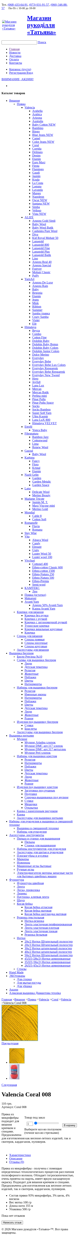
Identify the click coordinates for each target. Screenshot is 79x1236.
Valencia (30, 107)
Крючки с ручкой (36, 618)
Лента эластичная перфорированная (48, 924)
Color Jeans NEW (43, 141)
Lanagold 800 (40, 244)
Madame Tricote (34, 498)
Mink (35, 303)
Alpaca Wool (40, 540)
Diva (35, 234)
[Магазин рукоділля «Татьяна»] (14, 28)
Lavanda (37, 189)
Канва (21, 814)
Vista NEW (39, 213)
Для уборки (24, 986)
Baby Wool (39, 224)
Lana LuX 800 (41, 419)
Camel (36, 138)
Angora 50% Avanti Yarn (47, 605)
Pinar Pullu (39, 399)
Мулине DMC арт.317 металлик (45, 749)
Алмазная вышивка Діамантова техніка (35, 993)
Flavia (36, 526)
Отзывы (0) (16, 1162)
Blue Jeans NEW (42, 135)
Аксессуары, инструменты (26, 835)
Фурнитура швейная (30, 883)
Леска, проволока (28, 890)
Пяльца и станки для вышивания (38, 838)
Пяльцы (30, 842)
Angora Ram (40, 286)
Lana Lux (38, 385)
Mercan (36, 389)
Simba (36, 207)
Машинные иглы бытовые (34, 866)
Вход (29, 72)
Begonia (37, 292)
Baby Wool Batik (42, 227)
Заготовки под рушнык (40, 790)
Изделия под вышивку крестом (37, 787)
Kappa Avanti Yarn (43, 608)
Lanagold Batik (41, 255)
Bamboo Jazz (40, 437)
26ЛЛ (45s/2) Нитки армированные (48, 965)
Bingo (36, 131)
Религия (30, 670)
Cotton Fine (39, 337)
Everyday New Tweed (46, 375)
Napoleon (38, 196)
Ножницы (23, 862)
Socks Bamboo (41, 409)
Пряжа (21, 104)
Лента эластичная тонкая (41, 931)
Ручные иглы (25, 869)
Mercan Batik (40, 392)
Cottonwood (39, 440)
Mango (36, 193)
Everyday (38, 358)
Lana (28, 488)
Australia (37, 121)
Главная (14, 49)
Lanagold (38, 241)
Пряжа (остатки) (35, 594)
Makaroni (30, 598)
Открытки (31, 807)
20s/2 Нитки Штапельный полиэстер (49, 941)
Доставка (15, 56)
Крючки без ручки (37, 615)
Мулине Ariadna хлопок (40, 742)
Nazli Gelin (32, 474)
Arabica (37, 114)
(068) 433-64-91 (18, 4)
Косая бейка (25, 903)
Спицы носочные (36, 643)
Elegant (36, 546)
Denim (36, 155)
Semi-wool (38, 584)
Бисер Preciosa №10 (29, 656)
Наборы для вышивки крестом (37, 756)
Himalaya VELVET (44, 423)
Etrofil (28, 426)
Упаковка (15, 1209)
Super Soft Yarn (41, 413)
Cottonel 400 (40, 564)
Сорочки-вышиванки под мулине (46, 797)
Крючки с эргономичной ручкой (46, 622)
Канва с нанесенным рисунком (37, 811)
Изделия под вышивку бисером (37, 721)
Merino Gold (40, 509)
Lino (35, 258)
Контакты (15, 62)
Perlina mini (39, 395)
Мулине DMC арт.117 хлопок (44, 745)
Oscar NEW (39, 200)
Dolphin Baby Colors (45, 347)
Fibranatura (31, 433)
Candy (36, 543)
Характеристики (20, 1155)
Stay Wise (31, 533)
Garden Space (40, 485)
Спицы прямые (35, 639)
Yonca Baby (39, 430)
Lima (35, 443)
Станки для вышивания (40, 845)
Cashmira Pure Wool (44, 231)
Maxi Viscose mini (43, 505)
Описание (15, 1158)
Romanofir (31, 522)
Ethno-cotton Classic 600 (47, 567)
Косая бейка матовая (38, 910)
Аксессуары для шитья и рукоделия (40, 852)
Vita (27, 536)
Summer (37, 310)
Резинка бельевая (36, 934)
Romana (37, 529)
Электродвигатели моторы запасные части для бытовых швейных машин (45, 874)
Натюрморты (33, 684)
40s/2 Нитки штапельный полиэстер (48, 951)
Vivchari (30, 560)
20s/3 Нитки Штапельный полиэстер (49, 945)
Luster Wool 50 (41, 553)
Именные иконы (35, 694)
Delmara (37, 152)
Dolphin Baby (40, 340)
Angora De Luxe (42, 282)
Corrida (36, 148)
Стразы (21, 969)
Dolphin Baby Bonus (45, 344)
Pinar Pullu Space (43, 402)
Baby (35, 289)
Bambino (37, 128)
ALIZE (29, 217)
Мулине (22, 739)
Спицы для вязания (29, 636)
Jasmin (36, 176)
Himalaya (30, 327)
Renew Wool (40, 447)
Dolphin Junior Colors (45, 351)
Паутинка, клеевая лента (33, 896)
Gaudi (36, 172)
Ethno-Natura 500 (43, 577)
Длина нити (17, 1205)
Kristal (36, 467)
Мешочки (31, 804)
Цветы (29, 680)
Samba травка (41, 313)
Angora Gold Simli (43, 220)
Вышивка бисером (21, 653)
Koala (36, 179)
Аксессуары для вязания (33, 649)
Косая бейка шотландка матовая (45, 914)
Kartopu (30, 457)
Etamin (36, 159)
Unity (35, 550)
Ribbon (36, 306)
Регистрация (17, 72)
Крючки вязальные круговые (44, 629)
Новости (15, 52)
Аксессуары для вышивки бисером (40, 732)
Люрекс (22, 893)
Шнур (21, 900)
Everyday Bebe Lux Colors (49, 364)
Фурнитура (16, 879)
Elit (34, 323)
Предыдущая (10, 1043)
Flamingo (38, 169)
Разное (29, 718)
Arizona (37, 117)
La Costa (37, 183)
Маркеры (23, 859)
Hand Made (16, 972)
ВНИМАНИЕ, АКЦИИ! (18, 79)
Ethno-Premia (40, 581)
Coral (35, 145)
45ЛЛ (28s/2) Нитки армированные (48, 958)
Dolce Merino (40, 354)
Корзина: (20, 69)
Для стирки (24, 979)
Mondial (30, 512)
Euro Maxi (38, 162)
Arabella (37, 111)
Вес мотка (15, 1202)
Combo (36, 334)
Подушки (31, 794)
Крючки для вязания (30, 612)
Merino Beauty (41, 495)
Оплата (14, 59)
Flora (35, 464)
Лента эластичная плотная (42, 927)
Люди (28, 663)
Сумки (29, 725)
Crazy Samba (40, 316)
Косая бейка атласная (38, 907)
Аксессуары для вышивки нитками (40, 818)
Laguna (36, 186)
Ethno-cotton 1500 (43, 570)
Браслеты (31, 728)
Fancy (36, 461)
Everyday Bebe (41, 361)
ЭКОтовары (17, 975)
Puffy (35, 275)
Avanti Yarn (32, 601)
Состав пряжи (18, 1195)
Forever (37, 268)
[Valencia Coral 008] (20, 1040)
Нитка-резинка (34, 921)
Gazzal (29, 450)
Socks (36, 406)
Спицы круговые (36, 646)
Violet (36, 320)
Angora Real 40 (42, 262)
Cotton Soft (39, 519)
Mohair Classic (41, 272)
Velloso (36, 210)
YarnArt (29, 279)
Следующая (9, 1085)
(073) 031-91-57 (39, 4)
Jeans (35, 299)
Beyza (36, 330)
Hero (35, 378)
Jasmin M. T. (40, 502)
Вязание (14, 100)
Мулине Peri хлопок (38, 752)
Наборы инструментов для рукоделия (41, 848)
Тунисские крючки (37, 625)
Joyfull (36, 382)
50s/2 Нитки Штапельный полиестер (49, 955)
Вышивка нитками (21, 735)
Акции (13, 989)
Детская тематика (36, 667)
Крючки (30, 632)
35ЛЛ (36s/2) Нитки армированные (48, 962)
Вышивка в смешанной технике (38, 828)
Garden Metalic (41, 481)
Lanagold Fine (41, 248)
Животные (32, 673)
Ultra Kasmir (40, 416)
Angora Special (41, 265)
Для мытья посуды (29, 982)
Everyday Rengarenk (45, 368)
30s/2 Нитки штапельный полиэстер (48, 948)
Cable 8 (37, 516)
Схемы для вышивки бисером (36, 660)
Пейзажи (30, 677)
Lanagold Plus (41, 251)
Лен (34, 591)
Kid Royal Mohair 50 (45, 237)
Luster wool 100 (42, 557)
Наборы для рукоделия (32, 831)
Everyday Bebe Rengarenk (48, 371)
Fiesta (35, 165)
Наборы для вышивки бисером (37, 687)
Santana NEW (41, 203)
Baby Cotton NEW (44, 124)
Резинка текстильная (30, 917)
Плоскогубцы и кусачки (32, 855)
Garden (36, 478)
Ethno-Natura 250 (43, 574)
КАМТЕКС (32, 588)
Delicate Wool (40, 491)
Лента (21, 886)
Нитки (21, 938)
